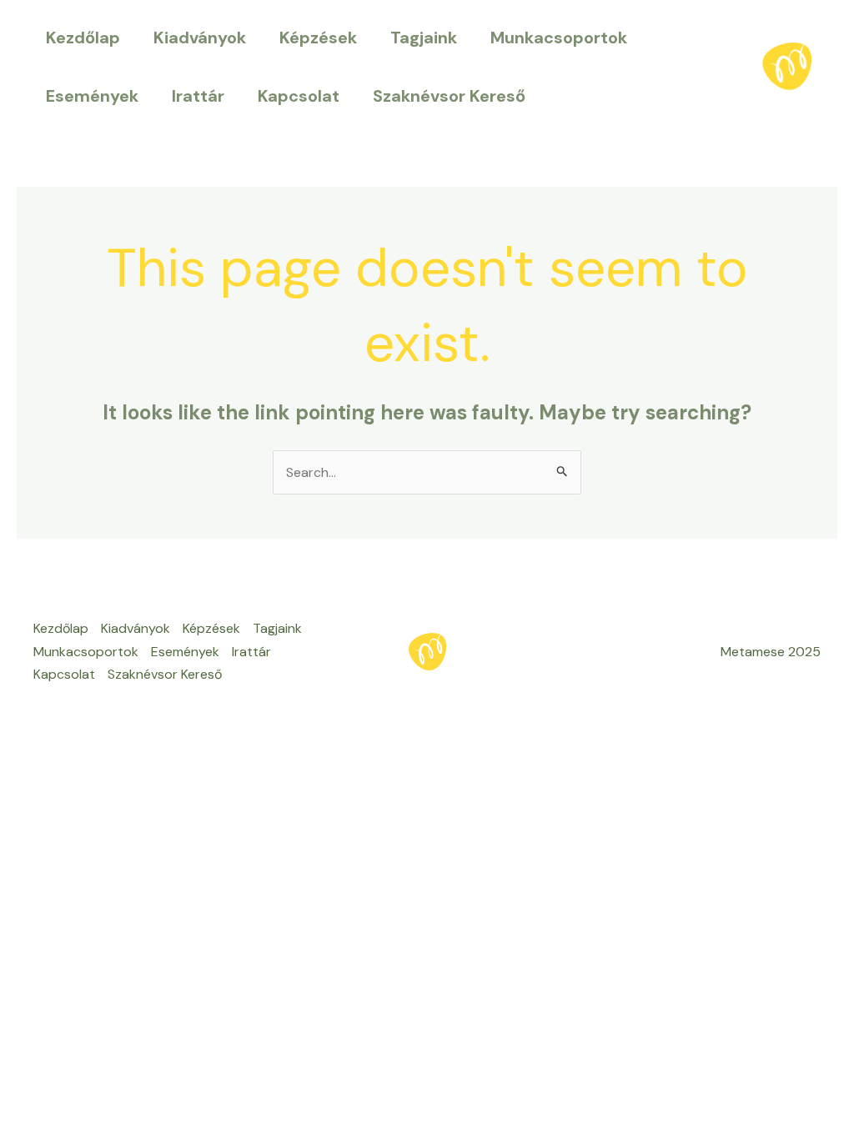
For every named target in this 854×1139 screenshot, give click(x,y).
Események (92, 96)
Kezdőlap (83, 37)
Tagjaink (423, 37)
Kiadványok (199, 37)
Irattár (198, 96)
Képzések (318, 37)
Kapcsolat (298, 96)
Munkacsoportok (558, 37)
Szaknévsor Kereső (449, 96)
